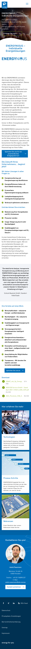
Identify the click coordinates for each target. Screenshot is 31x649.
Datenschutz (6, 610)
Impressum (6, 633)
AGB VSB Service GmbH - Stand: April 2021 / (17, 389)
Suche (21, 4)
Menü (27, 4)
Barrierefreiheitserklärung (11, 622)
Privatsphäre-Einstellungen (11, 616)
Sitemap (4, 627)
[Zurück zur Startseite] (4, 6)
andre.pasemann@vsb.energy (15, 582)
